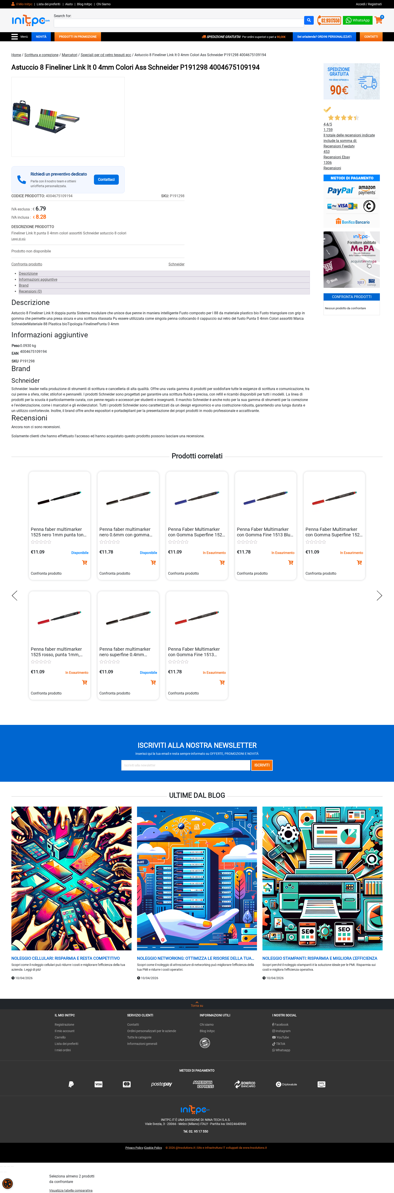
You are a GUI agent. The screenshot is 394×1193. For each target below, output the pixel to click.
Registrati (375, 4)
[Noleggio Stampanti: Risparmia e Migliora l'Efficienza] (322, 879)
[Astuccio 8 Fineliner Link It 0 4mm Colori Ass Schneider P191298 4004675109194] (68, 117)
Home (16, 55)
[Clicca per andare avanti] (378, 596)
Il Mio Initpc (24, 4)
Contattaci (106, 179)
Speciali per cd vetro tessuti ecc (106, 55)
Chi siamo (207, 1024)
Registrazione (64, 1024)
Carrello (60, 1037)
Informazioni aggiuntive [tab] (38, 279)
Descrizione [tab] (28, 273)
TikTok (280, 1044)
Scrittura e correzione (41, 55)
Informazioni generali (142, 1044)
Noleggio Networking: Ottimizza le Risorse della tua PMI (194, 958)
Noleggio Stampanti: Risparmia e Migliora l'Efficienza (319, 958)
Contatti (133, 1024)
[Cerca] (309, 20)
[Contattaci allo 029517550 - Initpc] (329, 20)
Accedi (361, 4)
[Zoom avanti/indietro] (1, 1166)
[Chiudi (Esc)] (12, 1166)
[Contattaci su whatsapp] (358, 19)
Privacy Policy (134, 1147)
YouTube (282, 1037)
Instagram (282, 1031)
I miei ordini (63, 1050)
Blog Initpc (207, 1031)
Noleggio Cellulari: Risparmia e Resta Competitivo (65, 958)
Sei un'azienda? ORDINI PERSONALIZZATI (324, 36)
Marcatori (69, 55)
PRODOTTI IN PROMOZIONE (77, 36)
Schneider (176, 264)
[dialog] (7, 1183)
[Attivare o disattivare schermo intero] (5, 1166)
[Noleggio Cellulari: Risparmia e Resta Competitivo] (71, 879)
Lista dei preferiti (49, 4)
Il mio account (65, 1031)
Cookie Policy (153, 1147)
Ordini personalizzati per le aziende (151, 1031)
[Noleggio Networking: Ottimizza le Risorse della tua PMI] (197, 879)
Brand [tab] (24, 285)
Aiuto (69, 4)
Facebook (281, 1024)
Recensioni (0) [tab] (30, 291)
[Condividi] (8, 1166)
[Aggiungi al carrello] (84, 562)
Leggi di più (18, 239)
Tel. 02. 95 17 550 (195, 1131)
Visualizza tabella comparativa (71, 1190)
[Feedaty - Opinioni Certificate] (205, 1042)
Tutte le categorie (139, 1037)
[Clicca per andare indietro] (15, 596)
